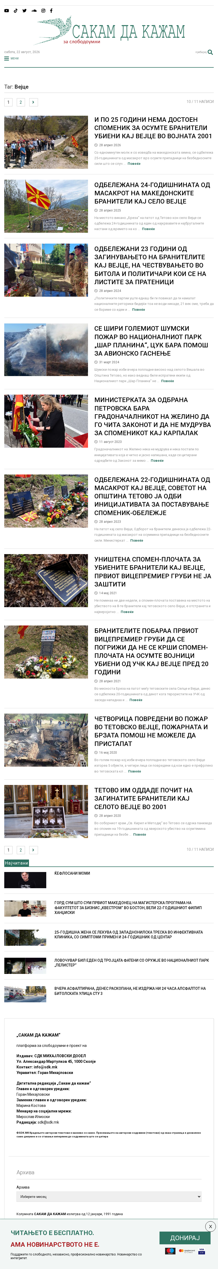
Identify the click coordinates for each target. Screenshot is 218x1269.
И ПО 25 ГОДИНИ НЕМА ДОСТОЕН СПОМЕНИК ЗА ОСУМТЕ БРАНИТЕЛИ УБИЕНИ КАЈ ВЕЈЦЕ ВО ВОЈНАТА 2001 (153, 128)
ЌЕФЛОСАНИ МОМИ (72, 873)
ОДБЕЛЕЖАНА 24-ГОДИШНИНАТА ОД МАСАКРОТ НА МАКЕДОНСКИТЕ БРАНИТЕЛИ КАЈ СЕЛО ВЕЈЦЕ (152, 193)
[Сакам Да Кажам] (109, 44)
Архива (23, 1187)
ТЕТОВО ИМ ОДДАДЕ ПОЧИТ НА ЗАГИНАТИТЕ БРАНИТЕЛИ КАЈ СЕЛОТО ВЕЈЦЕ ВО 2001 (143, 798)
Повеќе (134, 164)
